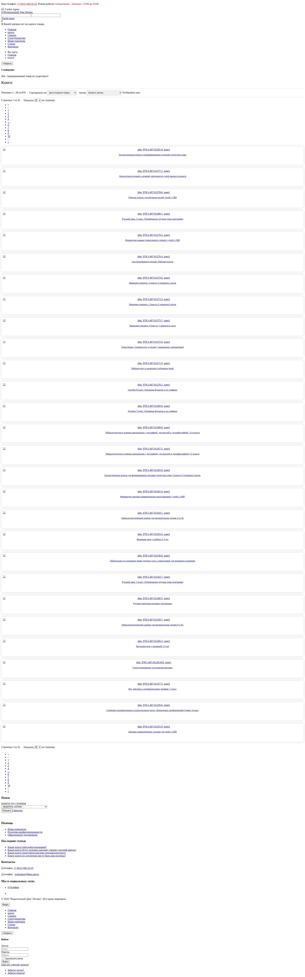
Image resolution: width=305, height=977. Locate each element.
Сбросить (17, 810)
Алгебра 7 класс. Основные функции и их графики (152, 411)
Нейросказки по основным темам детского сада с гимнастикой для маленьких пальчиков (152, 561)
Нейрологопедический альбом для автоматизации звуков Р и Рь (152, 625)
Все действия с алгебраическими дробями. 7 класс (153, 689)
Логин (4, 945)
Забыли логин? (16, 970)
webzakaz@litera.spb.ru (27, 874)
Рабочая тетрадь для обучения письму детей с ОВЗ (153, 197)
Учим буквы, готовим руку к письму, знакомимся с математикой (152, 347)
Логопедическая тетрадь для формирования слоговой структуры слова (152, 155)
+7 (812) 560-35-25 (27, 4)
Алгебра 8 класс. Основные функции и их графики (152, 390)
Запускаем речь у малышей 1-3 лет (152, 646)
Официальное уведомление (22, 835)
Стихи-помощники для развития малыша (152, 667)
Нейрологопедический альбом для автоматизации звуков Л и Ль (153, 518)
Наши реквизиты (17, 829)
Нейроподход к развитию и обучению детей (153, 368)
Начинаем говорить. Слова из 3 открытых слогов (152, 283)
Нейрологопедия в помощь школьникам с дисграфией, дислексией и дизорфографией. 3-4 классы (152, 432)
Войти (5, 961)
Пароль (5, 952)
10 (9, 136)
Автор (82, 92)
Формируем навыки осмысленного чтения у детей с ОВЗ (152, 240)
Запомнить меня (13, 958)
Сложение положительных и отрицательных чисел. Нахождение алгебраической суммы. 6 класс (152, 710)
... (9, 122)
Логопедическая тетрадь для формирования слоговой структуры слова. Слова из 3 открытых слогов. (152, 475)
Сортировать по (38, 92)
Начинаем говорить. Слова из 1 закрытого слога (152, 326)
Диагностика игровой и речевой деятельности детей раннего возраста (152, 176)
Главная (12, 55)
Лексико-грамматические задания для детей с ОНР (152, 732)
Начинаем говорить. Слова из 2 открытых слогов (152, 304)
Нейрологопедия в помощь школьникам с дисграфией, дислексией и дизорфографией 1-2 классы (152, 454)
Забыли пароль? (16, 973)
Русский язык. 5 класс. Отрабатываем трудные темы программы (152, 219)
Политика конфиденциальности (25, 832)
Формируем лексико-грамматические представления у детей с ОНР (152, 496)
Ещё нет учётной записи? (15, 964)
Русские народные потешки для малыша (152, 603)
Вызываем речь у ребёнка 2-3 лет (152, 539)
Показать (29, 100)
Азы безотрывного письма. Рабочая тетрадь (152, 262)
